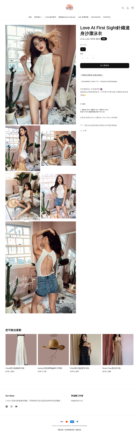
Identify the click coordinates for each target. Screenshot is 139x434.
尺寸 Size (83, 45)
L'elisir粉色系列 (50, 17)
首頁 (30, 17)
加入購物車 (104, 65)
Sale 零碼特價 (83, 17)
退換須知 (78, 429)
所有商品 (37, 17)
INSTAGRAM (95, 17)
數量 (81, 54)
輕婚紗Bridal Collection (67, 17)
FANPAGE (106, 17)
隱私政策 (61, 429)
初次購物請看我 (69, 429)
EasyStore (83, 426)
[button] (123, 8)
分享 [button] (84, 131)
